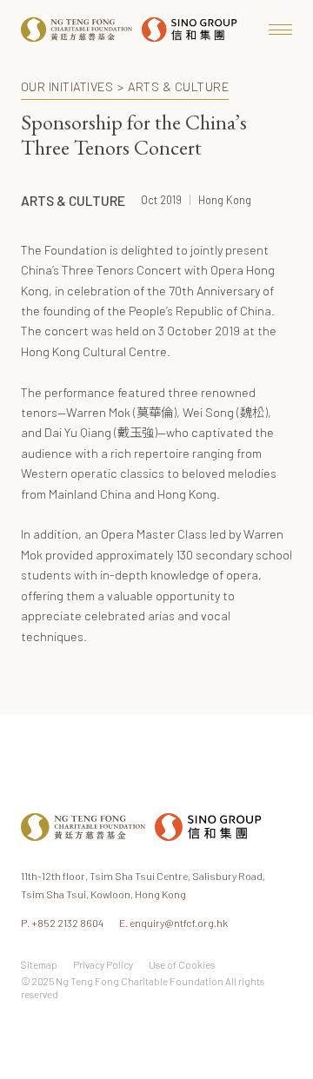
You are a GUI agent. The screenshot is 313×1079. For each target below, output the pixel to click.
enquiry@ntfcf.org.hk (173, 923)
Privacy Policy (103, 964)
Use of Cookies (182, 964)
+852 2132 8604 (62, 923)
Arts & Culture (178, 86)
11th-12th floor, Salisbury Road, (143, 885)
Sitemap (39, 964)
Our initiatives (67, 86)
